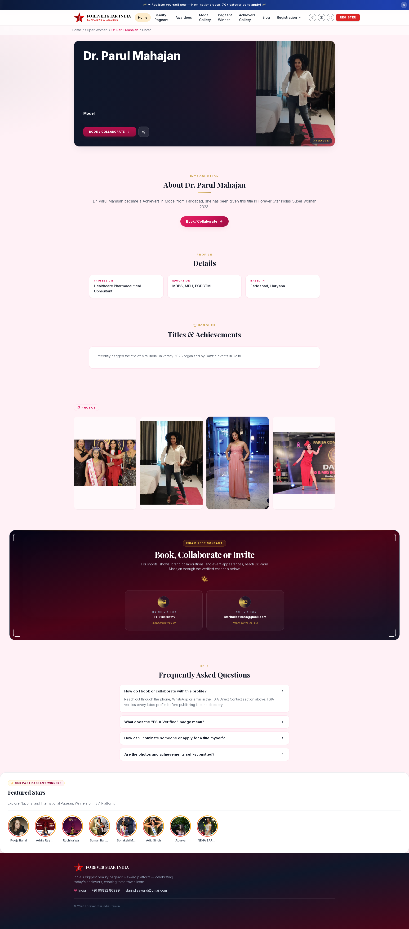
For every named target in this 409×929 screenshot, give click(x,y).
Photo (146, 30)
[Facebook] (312, 17)
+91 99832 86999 (106, 890)
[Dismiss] (404, 5)
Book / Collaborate (107, 131)
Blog (266, 17)
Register (348, 17)
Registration (287, 17)
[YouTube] (321, 17)
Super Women (96, 30)
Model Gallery (205, 17)
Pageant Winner (225, 17)
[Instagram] (330, 17)
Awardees (184, 17)
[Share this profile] (143, 132)
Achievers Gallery (247, 17)
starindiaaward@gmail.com (146, 890)
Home (142, 17)
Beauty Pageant (162, 17)
